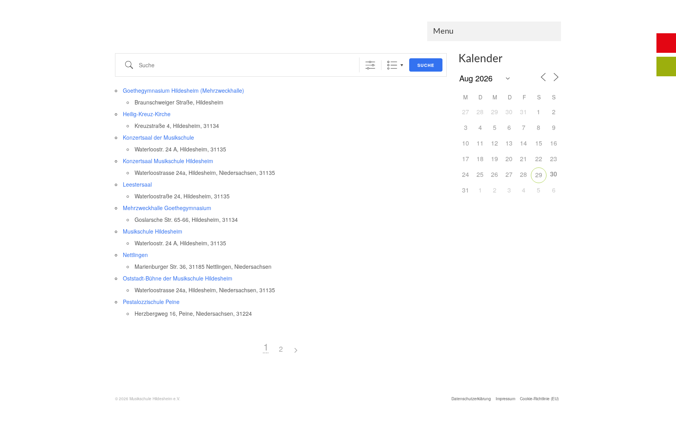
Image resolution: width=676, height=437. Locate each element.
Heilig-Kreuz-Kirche (147, 114)
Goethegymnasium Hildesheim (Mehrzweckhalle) (183, 90)
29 (538, 174)
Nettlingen (135, 255)
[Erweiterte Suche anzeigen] (370, 65)
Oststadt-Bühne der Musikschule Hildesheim (177, 278)
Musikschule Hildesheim (152, 231)
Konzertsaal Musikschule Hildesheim (168, 161)
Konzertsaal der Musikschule (158, 137)
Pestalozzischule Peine (151, 302)
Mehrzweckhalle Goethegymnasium (167, 208)
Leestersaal (137, 184)
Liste (392, 65)
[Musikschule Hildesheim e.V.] (338, 27)
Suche (425, 65)
